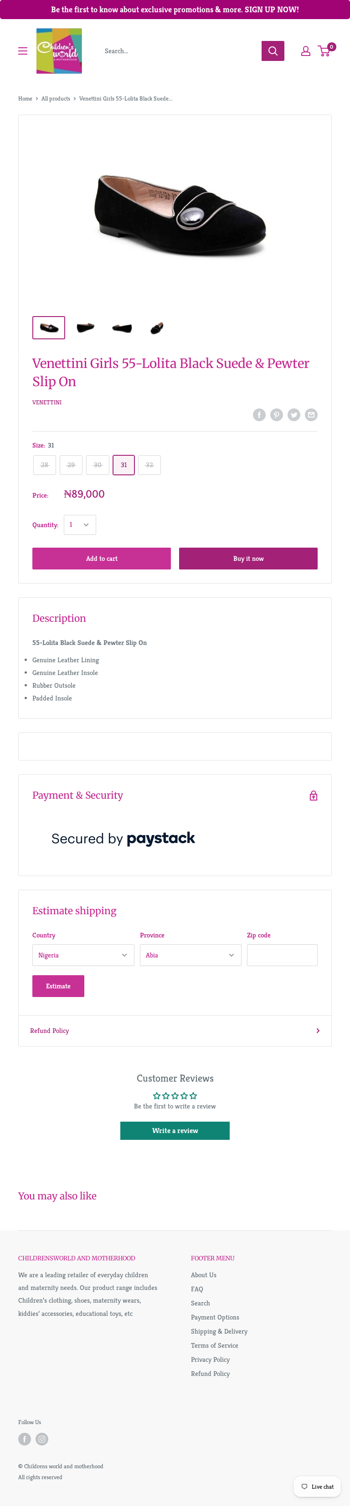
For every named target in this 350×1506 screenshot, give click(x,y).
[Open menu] (22, 51)
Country (43, 935)
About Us (203, 1274)
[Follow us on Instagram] (42, 1439)
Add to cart (102, 558)
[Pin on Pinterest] (276, 414)
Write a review (175, 1130)
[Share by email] (311, 414)
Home (25, 98)
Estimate (58, 986)
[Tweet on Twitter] (294, 414)
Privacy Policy (210, 1359)
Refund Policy (49, 1030)
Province (152, 935)
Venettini (47, 402)
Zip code (259, 935)
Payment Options (215, 1317)
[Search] (273, 51)
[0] (324, 50)
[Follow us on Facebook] (24, 1439)
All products (55, 98)
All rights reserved (40, 1477)
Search (200, 1303)
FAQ (197, 1288)
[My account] (305, 51)
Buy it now (248, 558)
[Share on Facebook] (259, 414)
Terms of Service (214, 1345)
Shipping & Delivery (219, 1331)
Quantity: (45, 524)
